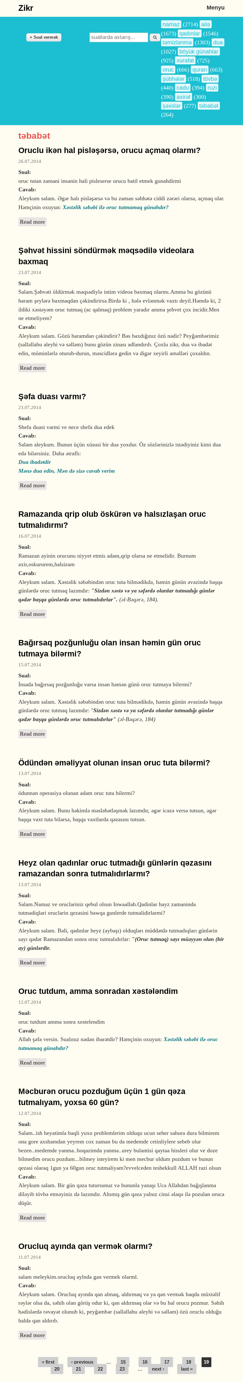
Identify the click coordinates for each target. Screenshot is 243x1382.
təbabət (208, 105)
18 (188, 1362)
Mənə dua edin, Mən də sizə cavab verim (66, 471)
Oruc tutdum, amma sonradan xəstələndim (98, 991)
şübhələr (173, 78)
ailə (205, 24)
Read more (33, 222)
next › (158, 1369)
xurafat (185, 60)
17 (166, 1362)
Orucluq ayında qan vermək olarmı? (85, 1246)
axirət (183, 96)
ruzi (212, 87)
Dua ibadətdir (34, 462)
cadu (183, 87)
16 (144, 1362)
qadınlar (189, 33)
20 (56, 1369)
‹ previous (82, 1362)
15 (123, 1362)
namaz (171, 24)
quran (199, 69)
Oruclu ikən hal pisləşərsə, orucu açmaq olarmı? (109, 150)
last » (187, 1369)
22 (100, 1369)
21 (78, 1369)
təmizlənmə (177, 42)
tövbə (210, 78)
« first (48, 1362)
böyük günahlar (198, 51)
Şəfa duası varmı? (52, 396)
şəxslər (172, 105)
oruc (168, 69)
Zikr (25, 8)
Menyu (216, 7)
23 (122, 1369)
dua (218, 42)
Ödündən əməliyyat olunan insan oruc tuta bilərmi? (114, 762)
